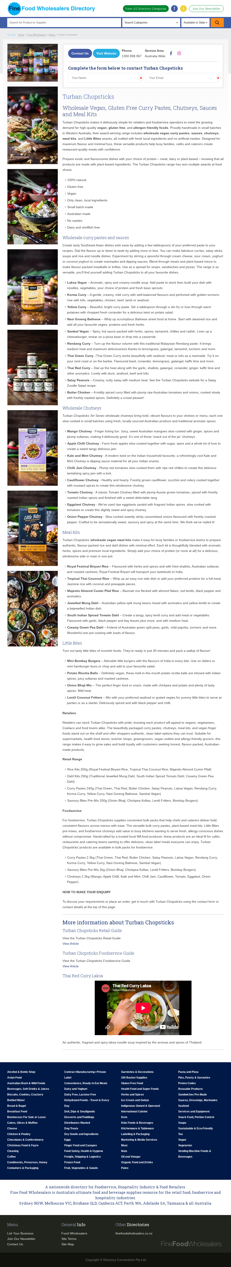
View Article (70, 943)
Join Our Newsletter (206, 8)
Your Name (78, 74)
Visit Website (106, 53)
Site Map (67, 1244)
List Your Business (20, 1233)
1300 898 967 (132, 56)
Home (21, 34)
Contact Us (80, 53)
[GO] (217, 22)
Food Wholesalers (74, 1233)
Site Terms (68, 1239)
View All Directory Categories (145, 8)
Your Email (155, 74)
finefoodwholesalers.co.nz (134, 1233)
